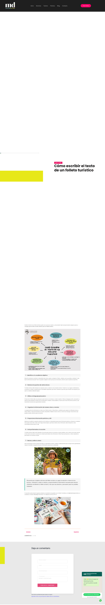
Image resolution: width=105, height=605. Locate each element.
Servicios (38, 6)
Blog (58, 6)
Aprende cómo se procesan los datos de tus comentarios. (45, 596)
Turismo (46, 6)
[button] (32, 535)
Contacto (64, 6)
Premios (52, 6)
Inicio (32, 6)
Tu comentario (42, 576)
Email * (40, 565)
